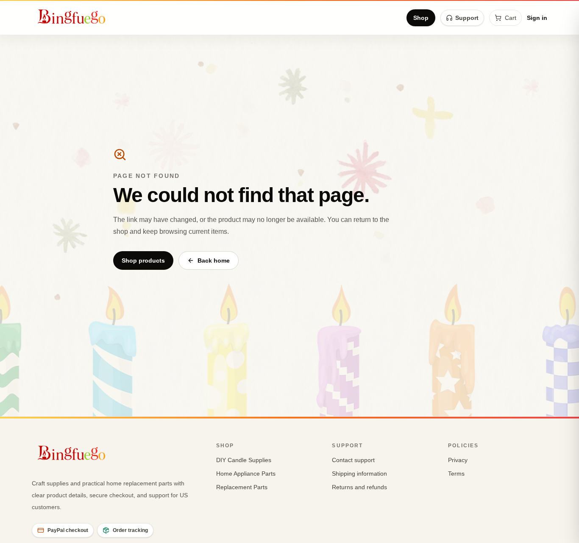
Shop (421, 17)
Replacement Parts (241, 487)
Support (467, 17)
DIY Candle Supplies (243, 460)
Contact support (353, 460)
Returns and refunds (359, 487)
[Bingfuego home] (71, 18)
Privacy (458, 460)
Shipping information (359, 473)
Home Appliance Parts (246, 473)
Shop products (143, 260)
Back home (214, 260)
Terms (456, 473)
